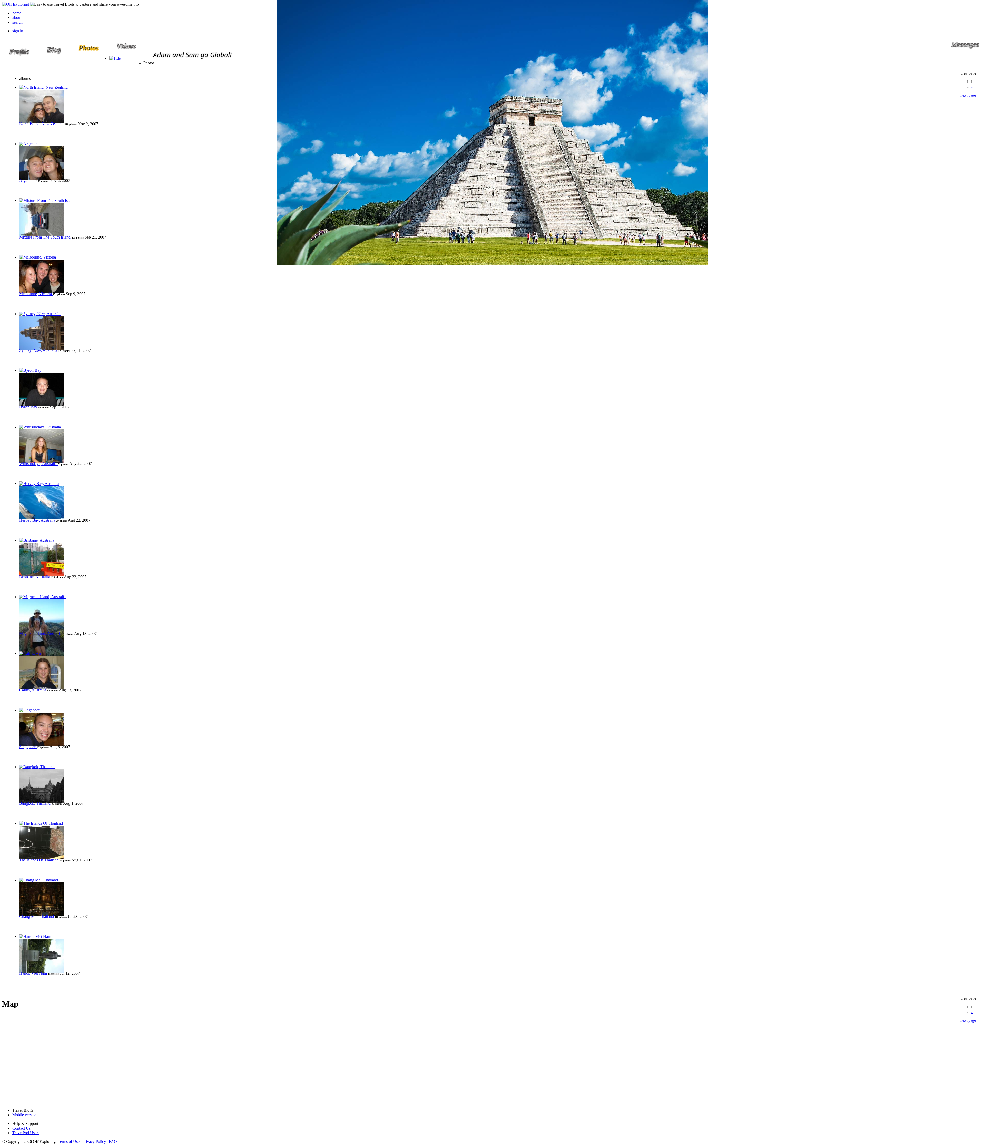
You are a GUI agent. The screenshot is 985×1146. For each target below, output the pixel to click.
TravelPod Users (25, 1133)
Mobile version (24, 1115)
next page (968, 95)
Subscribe (224, 64)
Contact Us (21, 1128)
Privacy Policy (94, 1141)
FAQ (113, 1141)
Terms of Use (69, 1141)
